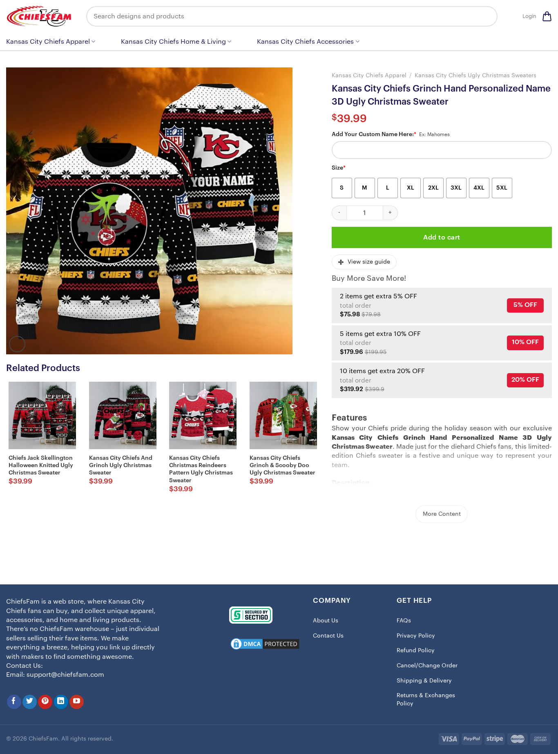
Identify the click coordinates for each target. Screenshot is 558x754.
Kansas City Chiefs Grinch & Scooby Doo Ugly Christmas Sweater (282, 465)
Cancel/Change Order (427, 666)
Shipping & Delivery (424, 681)
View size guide (369, 262)
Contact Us (328, 636)
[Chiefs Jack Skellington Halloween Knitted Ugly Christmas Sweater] (42, 415)
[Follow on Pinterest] (45, 702)
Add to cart (441, 237)
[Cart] (547, 16)
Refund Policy (416, 650)
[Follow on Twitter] (29, 702)
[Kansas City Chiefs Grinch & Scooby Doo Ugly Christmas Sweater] (283, 415)
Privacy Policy (416, 636)
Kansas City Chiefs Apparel (48, 41)
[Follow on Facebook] (14, 702)
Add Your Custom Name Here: (374, 134)
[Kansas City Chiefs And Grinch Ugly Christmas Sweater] (122, 415)
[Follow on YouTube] (76, 702)
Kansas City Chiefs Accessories (305, 41)
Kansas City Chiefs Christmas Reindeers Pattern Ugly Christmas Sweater (201, 469)
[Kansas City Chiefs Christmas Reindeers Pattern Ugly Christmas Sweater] (203, 415)
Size (339, 168)
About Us (325, 621)
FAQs (404, 621)
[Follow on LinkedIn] (61, 702)
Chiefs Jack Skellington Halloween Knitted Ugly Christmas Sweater (41, 465)
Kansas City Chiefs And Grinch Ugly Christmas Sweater (120, 465)
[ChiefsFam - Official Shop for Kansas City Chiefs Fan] (40, 16)
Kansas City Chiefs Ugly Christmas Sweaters (475, 75)
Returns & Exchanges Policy (426, 700)
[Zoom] (17, 344)
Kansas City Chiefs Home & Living (173, 41)
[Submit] (485, 16)
